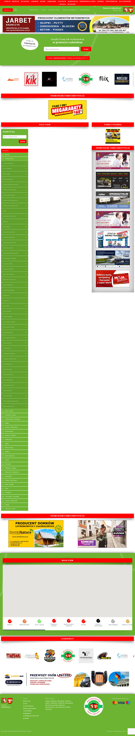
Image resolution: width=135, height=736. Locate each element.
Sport (6, 488)
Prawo (7, 460)
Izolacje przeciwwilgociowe (10, 253)
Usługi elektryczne (8, 374)
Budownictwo (9, 158)
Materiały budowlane (8, 274)
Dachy (4, 210)
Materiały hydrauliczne (9, 279)
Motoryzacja (9, 447)
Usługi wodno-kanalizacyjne (10, 401)
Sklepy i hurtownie (11, 480)
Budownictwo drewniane (9, 189)
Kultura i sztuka (10, 435)
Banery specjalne (70, 10)
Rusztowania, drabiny (8, 327)
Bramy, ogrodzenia (8, 179)
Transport (8, 492)
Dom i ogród (9, 411)
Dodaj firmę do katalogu (66, 58)
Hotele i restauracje (11, 427)
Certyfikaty (84, 10)
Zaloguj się (7, 10)
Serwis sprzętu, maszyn (9, 337)
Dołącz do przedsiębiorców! (29, 43)
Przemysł (8, 464)
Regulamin (27, 713)
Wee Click (126, 731)
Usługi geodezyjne (8, 380)
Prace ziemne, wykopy (9, 321)
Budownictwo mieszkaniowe (10, 205)
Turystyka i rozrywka (12, 496)
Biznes (7, 154)
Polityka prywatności (31, 716)
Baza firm (34, 10)
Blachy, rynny (6, 174)
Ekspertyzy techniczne (9, 216)
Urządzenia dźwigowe (9, 353)
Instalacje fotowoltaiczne (9, 242)
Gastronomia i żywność (12, 419)
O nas (43, 10)
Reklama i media (10, 468)
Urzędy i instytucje (11, 500)
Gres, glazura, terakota (9, 232)
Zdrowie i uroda (10, 509)
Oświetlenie (6, 305)
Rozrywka (8, 476)
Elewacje (5, 221)
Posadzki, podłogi (7, 316)
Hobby (7, 423)
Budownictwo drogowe (9, 195)
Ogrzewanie (6, 295)
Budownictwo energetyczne (10, 200)
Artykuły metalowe (8, 163)
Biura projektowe (7, 168)
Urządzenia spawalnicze (9, 358)
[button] (72, 576)
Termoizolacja (7, 348)
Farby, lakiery (6, 226)
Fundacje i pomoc (10, 415)
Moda (7, 443)
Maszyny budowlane (8, 269)
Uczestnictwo (54, 10)
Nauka (7, 451)
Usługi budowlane (7, 364)
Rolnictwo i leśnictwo (12, 472)
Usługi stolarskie (7, 390)
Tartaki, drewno (7, 343)
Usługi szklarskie (7, 395)
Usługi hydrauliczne (8, 385)
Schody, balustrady (8, 332)
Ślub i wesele (9, 484)
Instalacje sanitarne (8, 247)
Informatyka (9, 431)
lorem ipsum (10, 621)
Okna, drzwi (6, 300)
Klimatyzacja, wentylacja (9, 258)
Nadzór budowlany (8, 284)
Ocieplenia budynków (8, 290)
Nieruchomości (10, 456)
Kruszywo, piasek (7, 263)
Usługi (7, 505)
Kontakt (26, 718)
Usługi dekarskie (7, 369)
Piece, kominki (7, 311)
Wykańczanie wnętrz (8, 406)
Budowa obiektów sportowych (11, 184)
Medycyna (8, 439)
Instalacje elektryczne (9, 237)
